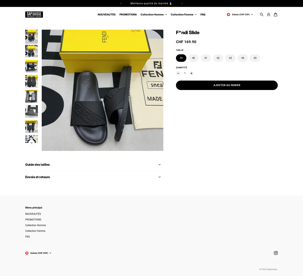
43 (230, 57)
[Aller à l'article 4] (31, 81)
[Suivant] (182, 3)
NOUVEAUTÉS (33, 213)
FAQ (27, 236)
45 (255, 57)
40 (193, 57)
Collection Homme (35, 225)
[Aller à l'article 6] (31, 111)
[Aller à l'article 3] (31, 66)
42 (218, 57)
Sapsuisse (272, 269)
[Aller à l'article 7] (31, 126)
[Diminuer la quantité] (178, 73)
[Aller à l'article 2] (31, 51)
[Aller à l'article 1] (31, 36)
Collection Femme (35, 230)
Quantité (181, 67)
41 (205, 57)
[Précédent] (120, 3)
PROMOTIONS (33, 219)
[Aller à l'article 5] (31, 96)
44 (242, 57)
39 (181, 57)
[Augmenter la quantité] (191, 73)
